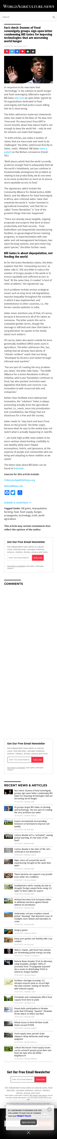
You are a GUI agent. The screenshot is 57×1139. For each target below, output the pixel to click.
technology (25, 515)
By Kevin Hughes (31, 1028)
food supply (26, 512)
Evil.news (19, 468)
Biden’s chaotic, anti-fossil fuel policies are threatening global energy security (32, 951)
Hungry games (21, 930)
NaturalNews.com (13, 486)
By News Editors (30, 816)
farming (8, 512)
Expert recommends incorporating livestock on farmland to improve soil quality (32, 824)
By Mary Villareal (31, 1042)
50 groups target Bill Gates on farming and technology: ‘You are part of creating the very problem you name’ (33, 810)
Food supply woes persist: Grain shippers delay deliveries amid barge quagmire (31, 1036)
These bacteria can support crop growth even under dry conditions (33, 875)
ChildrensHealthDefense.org (19, 480)
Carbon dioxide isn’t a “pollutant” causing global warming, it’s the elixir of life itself (33, 838)
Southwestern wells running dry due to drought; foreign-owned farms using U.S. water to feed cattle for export (33, 888)
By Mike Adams (30, 975)
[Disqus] (28, 624)
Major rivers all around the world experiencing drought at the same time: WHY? (32, 863)
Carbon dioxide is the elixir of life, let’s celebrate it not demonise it (32, 850)
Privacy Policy (24, 1116)
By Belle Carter (30, 992)
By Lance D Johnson (32, 956)
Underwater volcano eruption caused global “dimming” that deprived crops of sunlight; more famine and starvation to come (33, 917)
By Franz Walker (30, 880)
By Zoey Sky (29, 830)
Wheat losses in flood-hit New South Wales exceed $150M (31, 1023)
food (16, 512)
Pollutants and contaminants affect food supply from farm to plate (33, 998)
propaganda (11, 515)
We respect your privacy (38, 1095)
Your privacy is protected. (16, 566)
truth (34, 515)
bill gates (26, 508)
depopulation (39, 508)
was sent (19, 98)
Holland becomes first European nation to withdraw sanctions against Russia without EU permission (32, 902)
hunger (38, 512)
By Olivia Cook (30, 1003)
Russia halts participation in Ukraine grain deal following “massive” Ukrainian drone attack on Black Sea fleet (33, 1011)
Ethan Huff (21, 46)
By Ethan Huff (29, 802)
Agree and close (28, 1122)
